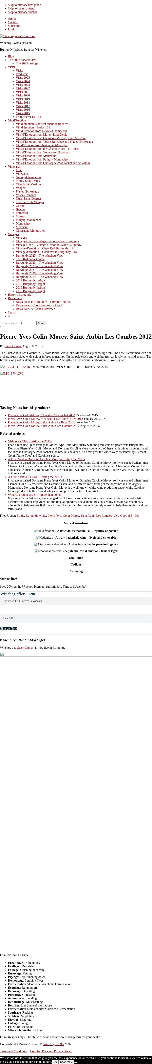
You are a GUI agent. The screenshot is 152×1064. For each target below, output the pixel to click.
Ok (55, 1061)
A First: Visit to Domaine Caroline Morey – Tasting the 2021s (46, 459)
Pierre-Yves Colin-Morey (63, 515)
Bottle (20, 515)
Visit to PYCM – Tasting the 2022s (30, 441)
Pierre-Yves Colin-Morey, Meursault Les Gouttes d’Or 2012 (45, 418)
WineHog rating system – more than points (34, 494)
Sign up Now (8, 628)
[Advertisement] (46, 391)
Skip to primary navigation (24, 5)
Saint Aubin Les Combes (96, 515)
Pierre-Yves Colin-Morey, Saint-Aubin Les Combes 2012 (44, 426)
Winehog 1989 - (53, 1044)
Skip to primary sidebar (22, 12)
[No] (75, 1062)
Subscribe (14, 25)
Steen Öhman (25, 647)
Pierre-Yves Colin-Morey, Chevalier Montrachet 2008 (41, 415)
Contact (13, 22)
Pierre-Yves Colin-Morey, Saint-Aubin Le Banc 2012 (41, 422)
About (12, 18)
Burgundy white (36, 515)
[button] (9, 316)
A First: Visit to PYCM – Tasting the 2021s (35, 477)
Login (11, 29)
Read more (66, 1061)
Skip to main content (21, 8)
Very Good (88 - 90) (126, 515)
